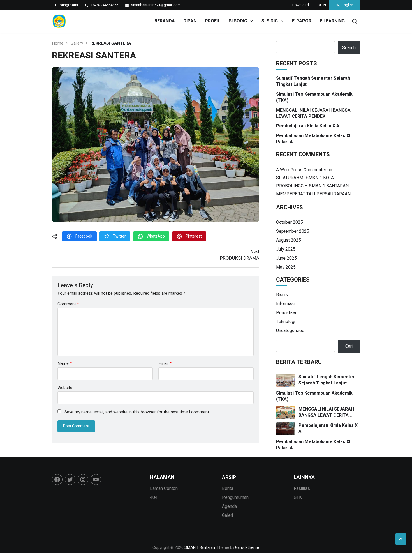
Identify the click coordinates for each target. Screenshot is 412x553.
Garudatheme (247, 547)
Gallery (77, 43)
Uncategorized (290, 330)
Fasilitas (302, 488)
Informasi (285, 303)
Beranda (164, 21)
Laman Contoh (164, 488)
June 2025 (286, 258)
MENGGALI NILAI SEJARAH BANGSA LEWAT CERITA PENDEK (313, 113)
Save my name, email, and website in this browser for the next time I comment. (137, 412)
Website (64, 387)
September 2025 (292, 231)
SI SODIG (238, 21)
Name (64, 363)
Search (349, 47)
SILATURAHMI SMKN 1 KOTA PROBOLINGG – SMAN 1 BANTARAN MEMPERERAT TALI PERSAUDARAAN (313, 185)
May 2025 (286, 267)
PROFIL (212, 21)
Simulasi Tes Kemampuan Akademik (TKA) (314, 97)
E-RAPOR (301, 21)
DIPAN (189, 21)
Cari (349, 346)
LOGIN (321, 5)
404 (154, 497)
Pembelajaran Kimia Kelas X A (307, 126)
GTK (298, 497)
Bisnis (282, 294)
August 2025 (288, 240)
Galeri (227, 515)
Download (300, 5)
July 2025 (285, 249)
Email (165, 363)
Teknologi (285, 321)
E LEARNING (332, 21)
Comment (68, 304)
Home (57, 43)
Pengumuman (235, 497)
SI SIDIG (269, 21)
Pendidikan (286, 312)
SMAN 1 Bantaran (199, 547)
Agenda (229, 506)
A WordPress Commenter (301, 170)
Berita (227, 488)
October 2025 (289, 222)
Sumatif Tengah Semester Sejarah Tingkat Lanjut (313, 81)
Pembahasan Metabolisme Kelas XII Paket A (313, 139)
